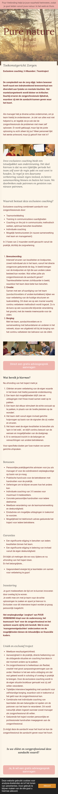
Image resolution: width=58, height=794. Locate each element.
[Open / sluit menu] (5, 11)
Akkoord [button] (47, 786)
